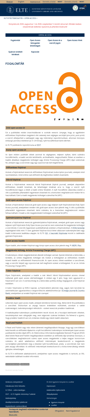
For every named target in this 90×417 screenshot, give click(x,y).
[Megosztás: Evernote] (78, 120)
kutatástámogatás (12, 364)
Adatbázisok (35, 2)
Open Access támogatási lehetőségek (35, 43)
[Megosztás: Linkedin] (69, 120)
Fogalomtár (15, 40)
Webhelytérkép (10, 398)
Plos (79, 245)
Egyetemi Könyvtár (57, 402)
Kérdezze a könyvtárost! (14, 382)
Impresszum (51, 386)
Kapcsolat (35, 52)
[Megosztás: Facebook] (55, 120)
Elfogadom (59, 411)
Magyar (9, 1)
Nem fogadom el (73, 411)
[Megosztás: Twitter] (59, 120)
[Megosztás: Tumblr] (73, 120)
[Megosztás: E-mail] (82, 120)
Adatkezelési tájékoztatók (56, 390)
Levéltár (54, 405)
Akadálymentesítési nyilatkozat (16, 402)
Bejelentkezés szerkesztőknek (16, 406)
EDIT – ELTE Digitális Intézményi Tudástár (20, 394)
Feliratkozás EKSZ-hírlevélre (15, 386)
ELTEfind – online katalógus (15, 390)
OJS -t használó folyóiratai (56, 233)
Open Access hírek (74, 40)
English (21, 1)
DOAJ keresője (79, 228)
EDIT (39, 145)
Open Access (30, 18)
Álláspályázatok (52, 394)
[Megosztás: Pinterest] (64, 120)
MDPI (74, 245)
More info (13, 415)
